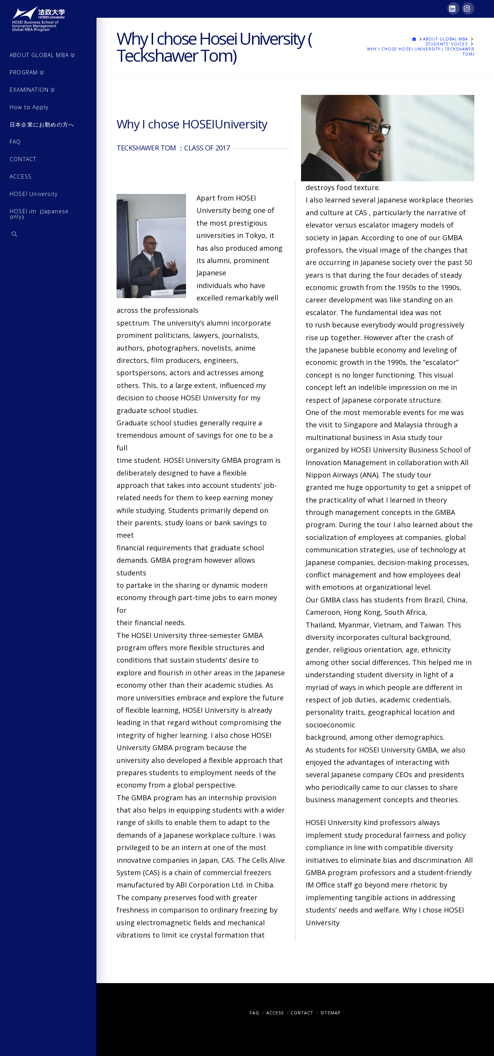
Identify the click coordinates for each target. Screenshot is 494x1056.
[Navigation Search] (48, 235)
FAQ (254, 1013)
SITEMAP (330, 1013)
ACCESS (275, 1013)
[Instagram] (468, 8)
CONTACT (302, 1013)
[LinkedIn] (453, 8)
